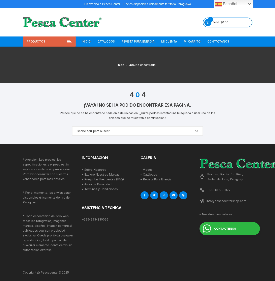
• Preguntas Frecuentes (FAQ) (103, 179)
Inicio (86, 41)
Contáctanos (218, 41)
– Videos (147, 170)
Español (229, 4)
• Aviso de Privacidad (97, 184)
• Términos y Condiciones (100, 189)
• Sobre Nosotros (94, 170)
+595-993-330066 (95, 219)
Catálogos (106, 41)
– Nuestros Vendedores (216, 214)
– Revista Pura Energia (156, 179)
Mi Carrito (192, 41)
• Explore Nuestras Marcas (100, 174)
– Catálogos (149, 174)
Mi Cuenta (169, 41)
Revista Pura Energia (138, 41)
